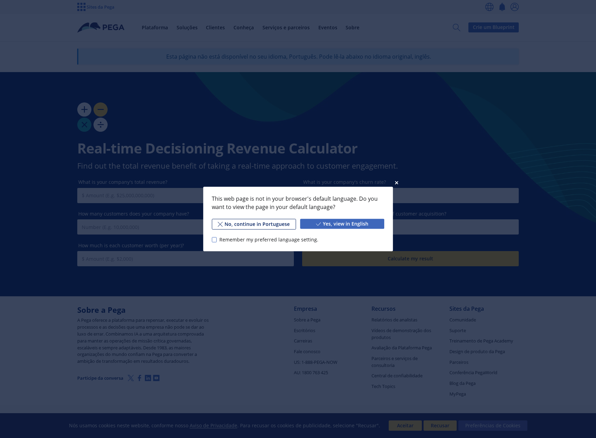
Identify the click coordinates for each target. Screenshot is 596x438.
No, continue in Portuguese (257, 224)
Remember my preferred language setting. (268, 239)
